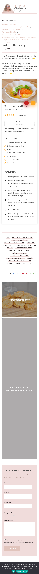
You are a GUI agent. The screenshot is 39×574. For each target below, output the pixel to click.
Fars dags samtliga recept (12, 27)
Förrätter (26, 27)
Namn (6, 483)
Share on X (8, 273)
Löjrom (10, 248)
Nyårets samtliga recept (26, 37)
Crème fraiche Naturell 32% (22, 237)
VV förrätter (6, 42)
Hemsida (7, 502)
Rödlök (30, 258)
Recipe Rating (9, 513)
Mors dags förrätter (9, 32)
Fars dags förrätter (9, 24)
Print (33, 273)
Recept (4, 40)
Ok (13, 571)
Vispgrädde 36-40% (13, 263)
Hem (3, 20)
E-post (6, 493)
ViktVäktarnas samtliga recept (20, 40)
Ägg (7, 237)
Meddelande (8, 520)
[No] (37, 568)
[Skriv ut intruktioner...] (33, 103)
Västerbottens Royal (15, 45)
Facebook (17, 273)
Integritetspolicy (22, 571)
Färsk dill (31, 243)
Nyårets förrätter (8, 37)
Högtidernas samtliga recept (13, 29)
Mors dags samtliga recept (12, 34)
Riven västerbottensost (15, 258)
